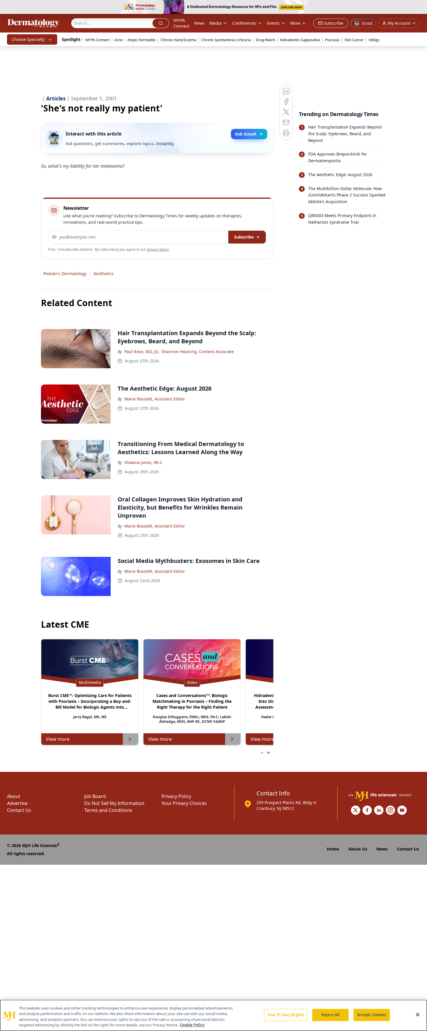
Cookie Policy (192, 1025)
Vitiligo (374, 39)
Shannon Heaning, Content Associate (198, 351)
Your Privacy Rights (285, 1014)
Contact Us (19, 810)
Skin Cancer (354, 39)
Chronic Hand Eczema (178, 39)
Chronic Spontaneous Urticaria (226, 39)
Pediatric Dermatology (65, 273)
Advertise (17, 803)
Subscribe (244, 237)
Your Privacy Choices (184, 803)
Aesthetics (104, 273)
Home (333, 849)
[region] (213, 1015)
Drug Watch (265, 39)
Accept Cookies (371, 1014)
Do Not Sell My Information (114, 803)
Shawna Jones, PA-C (143, 462)
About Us (357, 849)
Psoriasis (332, 39)
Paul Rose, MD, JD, (141, 351)
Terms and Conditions (108, 810)
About (13, 796)
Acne (118, 39)
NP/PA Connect (181, 23)
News (199, 23)
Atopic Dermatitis (142, 39)
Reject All (330, 1014)
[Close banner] (419, 7)
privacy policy (158, 249)
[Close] (417, 1014)
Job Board (95, 796)
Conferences (244, 23)
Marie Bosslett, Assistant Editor (154, 399)
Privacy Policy (176, 796)
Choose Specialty (28, 39)
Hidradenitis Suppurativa (300, 39)
